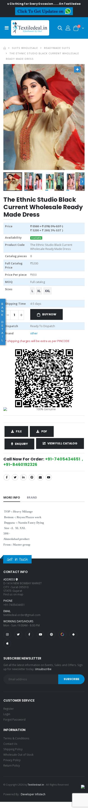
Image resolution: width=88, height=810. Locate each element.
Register (8, 708)
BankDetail (2, 322)
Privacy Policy (12, 760)
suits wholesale (25, 48)
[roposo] (62, 634)
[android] (73, 634)
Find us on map (13, 594)
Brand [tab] (32, 497)
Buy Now (49, 314)
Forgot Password (14, 719)
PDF (44, 431)
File (18, 431)
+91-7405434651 (14, 604)
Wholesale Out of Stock (18, 754)
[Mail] (40, 477)
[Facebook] (6, 477)
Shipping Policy (13, 749)
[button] (60, 29)
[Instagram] (7, 634)
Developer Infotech (33, 794)
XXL (47, 291)
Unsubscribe (43, 669)
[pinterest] (51, 634)
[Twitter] (15, 477)
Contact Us (10, 743)
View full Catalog (62, 443)
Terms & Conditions (16, 738)
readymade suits (57, 48)
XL (39, 291)
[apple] (7, 643)
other (34, 333)
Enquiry (21, 444)
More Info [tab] (11, 497)
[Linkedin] (23, 477)
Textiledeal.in (36, 784)
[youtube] (48, 477)
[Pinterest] (32, 477)
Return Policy (11, 765)
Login (6, 714)
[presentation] (82, 181)
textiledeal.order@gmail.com (21, 615)
